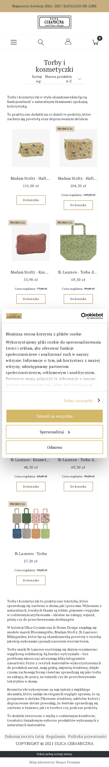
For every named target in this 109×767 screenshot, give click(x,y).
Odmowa (54, 447)
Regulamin (55, 736)
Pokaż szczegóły (78, 400)
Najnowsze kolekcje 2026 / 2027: (54, 6)
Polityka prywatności (87, 736)
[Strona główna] (54, 22)
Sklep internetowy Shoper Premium (54, 762)
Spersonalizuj (52, 431)
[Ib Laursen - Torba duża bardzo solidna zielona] (78, 242)
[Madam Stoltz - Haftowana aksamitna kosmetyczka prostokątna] (31, 148)
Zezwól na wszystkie (55, 416)
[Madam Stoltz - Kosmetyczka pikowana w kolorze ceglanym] (31, 242)
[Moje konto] (68, 44)
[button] (13, 42)
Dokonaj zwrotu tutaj (24, 736)
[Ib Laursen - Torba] (31, 523)
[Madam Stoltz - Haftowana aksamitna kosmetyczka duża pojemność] (78, 148)
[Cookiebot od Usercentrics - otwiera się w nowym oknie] (81, 316)
